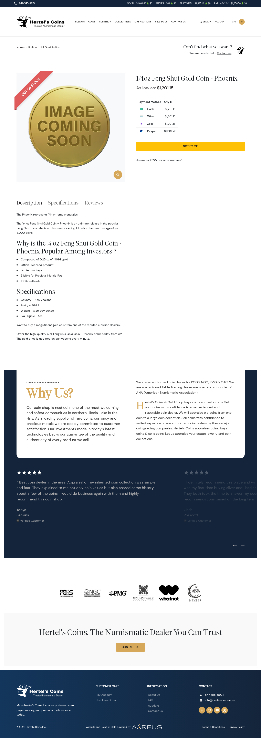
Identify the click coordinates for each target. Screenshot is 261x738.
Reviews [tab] (94, 203)
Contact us (224, 53)
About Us (154, 695)
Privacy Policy (237, 726)
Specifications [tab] (63, 203)
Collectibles (123, 21)
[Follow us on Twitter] (224, 710)
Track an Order (106, 700)
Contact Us (178, 21)
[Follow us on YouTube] (217, 710)
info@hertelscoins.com (220, 700)
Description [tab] (29, 203)
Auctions (153, 705)
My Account (104, 695)
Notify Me (190, 146)
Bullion (80, 21)
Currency (105, 21)
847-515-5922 (27, 3)
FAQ (150, 700)
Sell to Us (161, 21)
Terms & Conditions (213, 726)
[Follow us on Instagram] (209, 710)
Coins (91, 21)
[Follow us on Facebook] (202, 710)
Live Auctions (143, 21)
